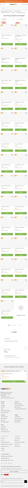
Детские (3, 420)
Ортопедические (4, 412)
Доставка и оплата (5, 442)
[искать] (26, 8)
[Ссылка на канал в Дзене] (8, 463)
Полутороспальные (19, 405)
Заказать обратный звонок (7, 456)
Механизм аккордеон (5, 410)
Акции (2, 440)
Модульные (3, 428)
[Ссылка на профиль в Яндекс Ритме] (11, 463)
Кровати (17, 401)
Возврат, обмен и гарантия (7, 444)
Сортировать (4, 19)
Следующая (20, 325)
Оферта (2, 448)
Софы (2, 408)
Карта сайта (17, 446)
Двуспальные (18, 407)
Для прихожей (18, 420)
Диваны (3, 401)
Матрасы (3, 415)
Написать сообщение (14, 471)
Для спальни (17, 422)
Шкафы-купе (17, 416)
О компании (17, 438)
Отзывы (2, 450)
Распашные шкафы (19, 418)
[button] (7, 33)
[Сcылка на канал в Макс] (6, 463)
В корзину (7, 44)
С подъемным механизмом (20, 408)
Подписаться (25, 481)
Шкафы (16, 415)
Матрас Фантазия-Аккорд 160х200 (11, 357)
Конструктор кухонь (5, 431)
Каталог (3, 438)
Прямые (2, 403)
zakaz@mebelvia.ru (5, 458)
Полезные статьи (5, 446)
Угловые (3, 405)
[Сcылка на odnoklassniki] (4, 463)
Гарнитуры (3, 426)
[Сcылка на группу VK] (1, 463)
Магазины (17, 440)
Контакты (17, 444)
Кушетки (3, 407)
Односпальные (18, 403)
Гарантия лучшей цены (20, 442)
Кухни (2, 424)
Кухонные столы (4, 429)
